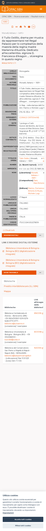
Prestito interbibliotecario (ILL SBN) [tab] (21, 286)
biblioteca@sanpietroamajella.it (18, 356)
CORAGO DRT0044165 (29, 117)
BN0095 (39, 313)
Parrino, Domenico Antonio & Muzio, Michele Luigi (36, 191)
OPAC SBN (7, 16)
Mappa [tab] (7, 291)
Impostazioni (8, 513)
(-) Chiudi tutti (9, 230)
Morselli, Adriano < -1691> (35, 175)
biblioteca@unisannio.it (14, 323)
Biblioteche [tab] (9, 281)
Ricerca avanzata (21, 16)
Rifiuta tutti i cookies (23, 526)
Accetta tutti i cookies (23, 519)
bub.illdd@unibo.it (12, 340)
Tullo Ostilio (24, 158)
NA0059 (39, 348)
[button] (16, 26)
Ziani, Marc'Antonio (39, 181)
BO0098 (39, 332)
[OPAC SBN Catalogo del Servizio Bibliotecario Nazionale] (5, 9)
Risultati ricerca (37, 16)
